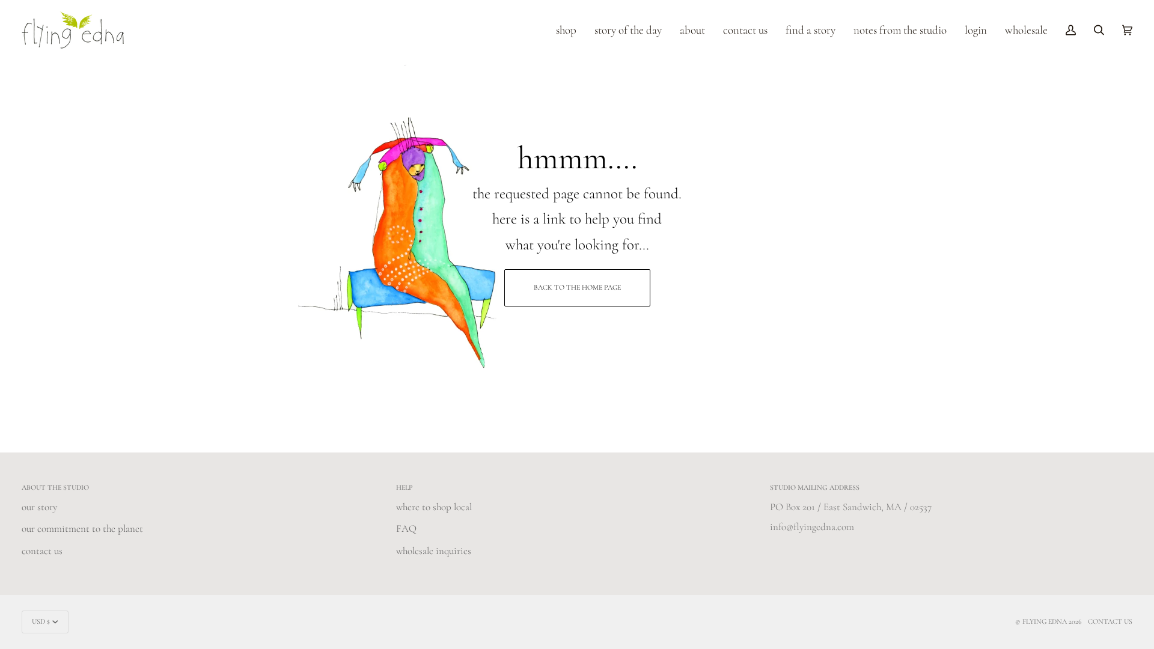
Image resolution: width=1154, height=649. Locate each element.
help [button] (404, 487)
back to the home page (577, 287)
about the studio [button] (55, 487)
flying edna (1044, 621)
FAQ (406, 528)
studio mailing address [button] (814, 487)
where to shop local (434, 507)
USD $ (41, 621)
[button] (566, 30)
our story (39, 507)
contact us (42, 550)
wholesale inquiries (433, 550)
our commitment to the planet (82, 528)
